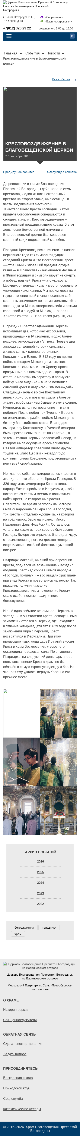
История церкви (16, 1009)
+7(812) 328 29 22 (17, 28)
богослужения (24, 927)
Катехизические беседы (22, 1109)
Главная (10, 53)
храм (18, 934)
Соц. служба (13, 1098)
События (32, 53)
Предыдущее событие (18, 172)
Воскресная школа (18, 1078)
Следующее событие (62, 172)
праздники (49, 927)
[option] (40, 762)
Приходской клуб (16, 1088)
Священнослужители (20, 1020)
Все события (61, 79)
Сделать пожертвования (22, 1044)
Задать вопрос (14, 1054)
